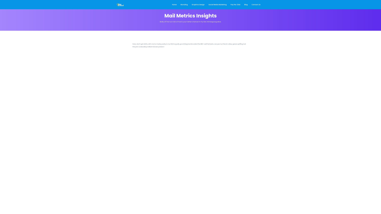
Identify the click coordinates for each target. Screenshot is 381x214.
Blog (246, 5)
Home (174, 5)
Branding (184, 5)
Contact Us (256, 5)
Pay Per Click (235, 5)
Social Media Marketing (218, 5)
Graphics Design (198, 5)
